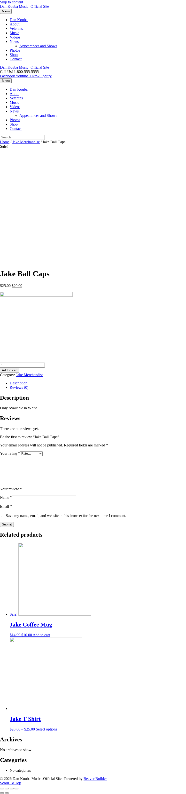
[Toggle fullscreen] (12, 788)
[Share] (7, 788)
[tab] (98, 383)
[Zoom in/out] (16, 788)
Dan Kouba (19, 20)
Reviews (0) (19, 387)
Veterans (16, 28)
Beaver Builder (95, 779)
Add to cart (9, 370)
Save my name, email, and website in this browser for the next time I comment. (66, 516)
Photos (15, 50)
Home (4, 142)
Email (6, 506)
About (14, 24)
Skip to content (11, 2)
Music (14, 33)
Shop (14, 55)
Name (6, 497)
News (14, 42)
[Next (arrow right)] (7, 793)
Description (18, 383)
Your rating (10, 453)
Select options (46, 729)
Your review (11, 489)
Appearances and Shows (38, 46)
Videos (15, 37)
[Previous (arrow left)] (2, 793)
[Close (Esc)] (2, 788)
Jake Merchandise (26, 142)
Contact (16, 59)
